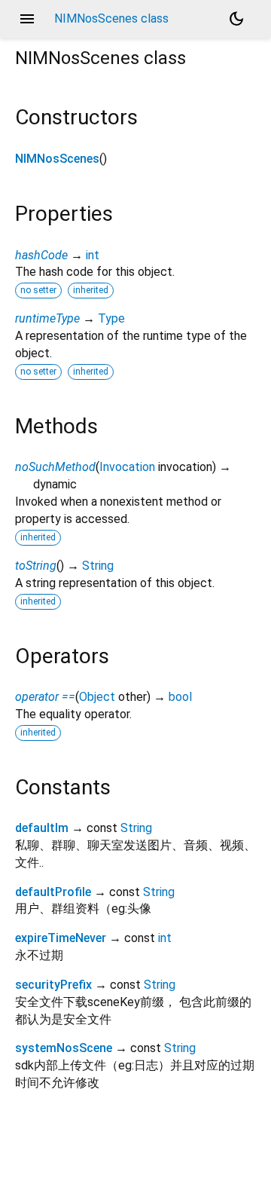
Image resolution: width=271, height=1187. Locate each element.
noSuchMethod (55, 467)
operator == (45, 697)
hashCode (41, 255)
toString (35, 565)
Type (111, 318)
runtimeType (47, 318)
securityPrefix (53, 984)
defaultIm (42, 828)
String (98, 565)
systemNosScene (63, 1048)
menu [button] (27, 19)
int (92, 255)
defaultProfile (53, 892)
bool (180, 697)
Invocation (127, 467)
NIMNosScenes (57, 158)
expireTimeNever (60, 938)
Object (97, 697)
